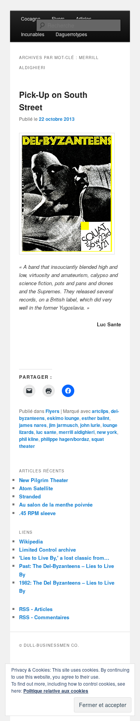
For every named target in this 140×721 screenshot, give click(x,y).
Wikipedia (31, 541)
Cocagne (30, 18)
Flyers (58, 18)
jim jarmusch (63, 424)
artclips (100, 411)
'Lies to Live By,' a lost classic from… (64, 557)
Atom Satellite (36, 488)
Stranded (30, 496)
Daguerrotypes (71, 34)
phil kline (28, 438)
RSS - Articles (35, 609)
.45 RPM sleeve (37, 513)
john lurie (90, 424)
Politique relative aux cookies (55, 690)
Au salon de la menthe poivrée (56, 504)
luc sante (46, 431)
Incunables (32, 34)
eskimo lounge (63, 417)
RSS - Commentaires (44, 617)
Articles (83, 18)
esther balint (95, 417)
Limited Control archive (47, 549)
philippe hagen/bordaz (65, 438)
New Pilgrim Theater (43, 480)
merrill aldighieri (76, 431)
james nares (33, 424)
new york (107, 431)
